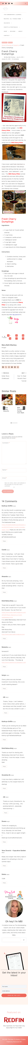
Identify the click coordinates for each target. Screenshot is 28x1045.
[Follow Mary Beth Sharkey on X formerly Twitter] (6, 367)
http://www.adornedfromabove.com (13, 634)
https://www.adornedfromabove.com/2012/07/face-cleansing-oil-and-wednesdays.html (14, 615)
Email (4, 478)
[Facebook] (6, 3)
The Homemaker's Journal (13, 14)
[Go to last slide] (4, 408)
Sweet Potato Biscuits (6, 409)
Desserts (4, 42)
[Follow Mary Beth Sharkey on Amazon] (18, 367)
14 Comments (15, 59)
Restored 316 (17, 1042)
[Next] (24, 408)
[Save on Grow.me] (17, 338)
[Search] (24, 940)
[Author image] (3, 57)
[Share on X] (10, 338)
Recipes (6, 18)
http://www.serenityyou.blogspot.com (14, 662)
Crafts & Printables (11, 27)
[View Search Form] (25, 3)
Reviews (13, 31)
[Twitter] (3, 3)
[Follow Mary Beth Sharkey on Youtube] (12, 367)
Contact (7, 35)
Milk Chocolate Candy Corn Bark (20, 410)
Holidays (7, 23)
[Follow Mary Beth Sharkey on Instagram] (9, 367)
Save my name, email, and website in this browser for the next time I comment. (15, 484)
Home (3, 45)
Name (4, 470)
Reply (4, 541)
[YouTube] (12, 3)
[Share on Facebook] (17, 335)
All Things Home (15, 18)
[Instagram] (9, 3)
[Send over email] (23, 335)
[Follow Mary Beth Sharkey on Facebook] (3, 367)
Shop (5, 31)
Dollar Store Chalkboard (5, 375)
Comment (6, 443)
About (20, 31)
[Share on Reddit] (23, 338)
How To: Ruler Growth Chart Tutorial (21, 377)
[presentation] (7, 399)
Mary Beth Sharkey (10, 57)
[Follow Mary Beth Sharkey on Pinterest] (15, 367)
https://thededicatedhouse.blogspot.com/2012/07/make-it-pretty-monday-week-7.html (14, 527)
